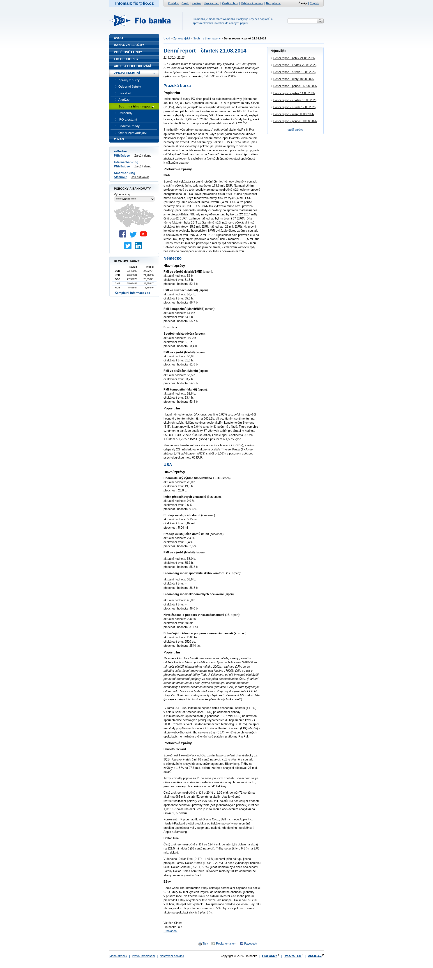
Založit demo (142, 155)
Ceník (185, 3)
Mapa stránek (118, 956)
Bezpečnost (273, 3)
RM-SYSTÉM (293, 956)
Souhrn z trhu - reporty (207, 38)
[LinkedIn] (139, 248)
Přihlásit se (122, 155)
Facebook (250, 943)
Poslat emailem (226, 943)
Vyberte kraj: (122, 194)
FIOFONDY (269, 956)
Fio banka (142, 20)
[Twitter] (134, 236)
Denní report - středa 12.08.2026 (294, 107)
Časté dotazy (230, 3)
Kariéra (196, 3)
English (314, 3)
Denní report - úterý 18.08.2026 (293, 79)
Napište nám (211, 3)
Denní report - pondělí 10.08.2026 (295, 121)
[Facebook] (124, 236)
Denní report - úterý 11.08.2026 (293, 114)
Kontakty (173, 3)
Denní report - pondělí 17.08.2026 (295, 86)
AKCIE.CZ (315, 956)
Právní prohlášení (143, 956)
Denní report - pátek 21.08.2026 (294, 58)
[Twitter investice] (129, 248)
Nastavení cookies (172, 956)
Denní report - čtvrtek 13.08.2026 (294, 100)
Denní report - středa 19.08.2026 (294, 72)
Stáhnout (120, 177)
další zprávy (296, 129)
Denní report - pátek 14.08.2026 (294, 93)
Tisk (205, 943)
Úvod (167, 38)
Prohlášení (170, 931)
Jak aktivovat (140, 177)
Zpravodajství (181, 38)
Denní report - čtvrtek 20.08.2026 (294, 65)
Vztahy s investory (252, 3)
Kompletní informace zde (132, 293)
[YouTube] (144, 236)
